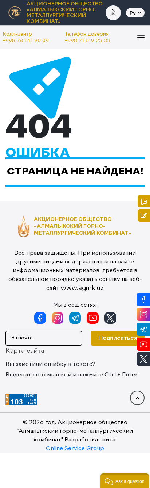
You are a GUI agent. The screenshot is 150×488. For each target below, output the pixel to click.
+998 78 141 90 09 (26, 40)
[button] (124, 480)
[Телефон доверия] (144, 201)
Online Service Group (75, 449)
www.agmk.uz (82, 288)
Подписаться (117, 338)
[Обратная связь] (144, 215)
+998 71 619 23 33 (87, 40)
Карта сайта (24, 351)
